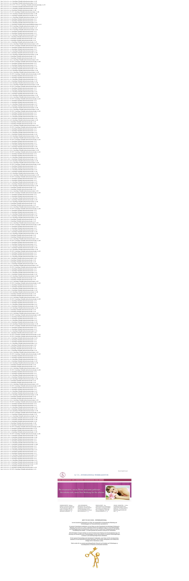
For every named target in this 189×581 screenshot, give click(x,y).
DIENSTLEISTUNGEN (66, 479)
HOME (59, 479)
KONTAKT (101, 479)
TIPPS (73, 479)
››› (71, 511)
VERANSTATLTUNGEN (89, 479)
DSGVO (69, 579)
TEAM (96, 479)
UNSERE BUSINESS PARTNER (78, 579)
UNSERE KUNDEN (79, 479)
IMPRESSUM (64, 579)
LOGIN (59, 579)
